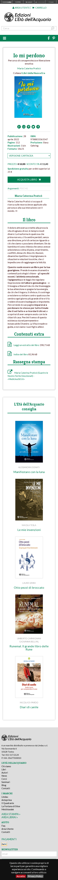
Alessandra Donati (29, 467)
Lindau (4, 796)
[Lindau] (29, 17)
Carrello (41, 7)
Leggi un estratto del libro (26, 345)
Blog (3, 785)
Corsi (4, 779)
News (4, 775)
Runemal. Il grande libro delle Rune (29, 648)
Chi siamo (6, 766)
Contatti (5, 788)
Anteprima (6, 800)
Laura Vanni (29, 583)
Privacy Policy (35, 876)
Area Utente (7, 828)
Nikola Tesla (29, 525)
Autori (4, 772)
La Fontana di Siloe (10, 806)
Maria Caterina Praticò (29, 68)
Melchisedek (7, 809)
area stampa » (10, 814)
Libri (3, 769)
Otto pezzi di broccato (29, 587)
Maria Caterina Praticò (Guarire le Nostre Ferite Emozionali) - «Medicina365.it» (28, 375)
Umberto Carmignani (29, 638)
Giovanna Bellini (28, 641)
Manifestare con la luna (29, 471)
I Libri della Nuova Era (33, 73)
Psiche (24, 188)
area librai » (9, 817)
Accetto (21, 876)
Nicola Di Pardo (29, 702)
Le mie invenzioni (29, 529)
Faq (3, 825)
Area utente (22, 7)
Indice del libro (21, 354)
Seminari (5, 782)
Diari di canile (29, 707)
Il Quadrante (7, 803)
